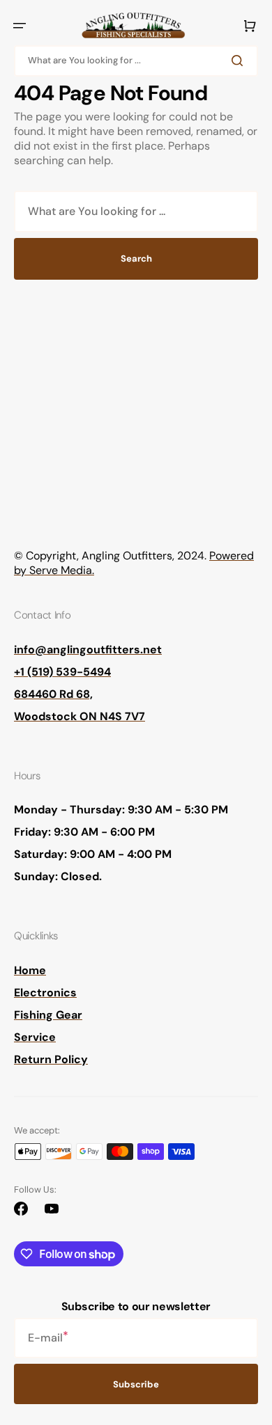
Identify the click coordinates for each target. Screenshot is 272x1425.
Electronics (45, 992)
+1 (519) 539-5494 (62, 671)
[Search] (240, 60)
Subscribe (136, 1384)
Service (35, 1037)
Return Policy (51, 1059)
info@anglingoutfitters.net (88, 649)
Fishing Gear (48, 1015)
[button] (19, 25)
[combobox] (136, 61)
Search (136, 258)
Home (30, 970)
